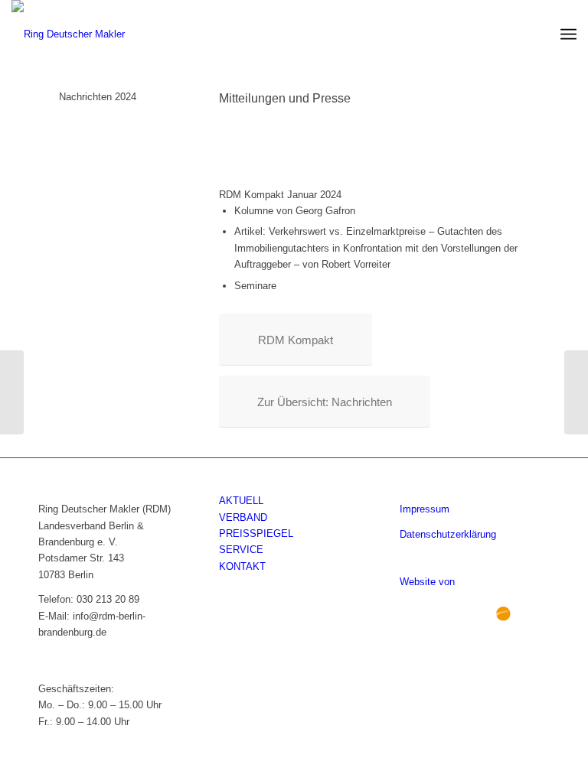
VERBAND (243, 517)
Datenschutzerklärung (448, 534)
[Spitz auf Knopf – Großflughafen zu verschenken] (576, 392)
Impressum (424, 509)
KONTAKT (242, 566)
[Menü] (568, 34)
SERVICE (241, 549)
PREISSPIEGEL (256, 533)
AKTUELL (241, 500)
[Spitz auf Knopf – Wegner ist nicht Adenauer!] (12, 392)
